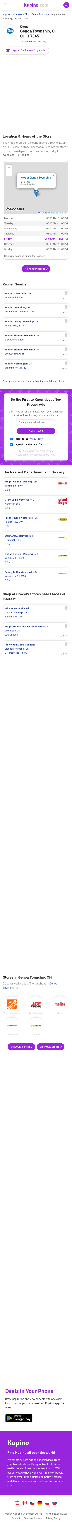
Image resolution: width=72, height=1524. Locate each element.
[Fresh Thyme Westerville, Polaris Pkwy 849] (36, 522)
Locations (17, 14)
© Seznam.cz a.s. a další (57, 212)
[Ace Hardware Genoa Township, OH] (36, 1005)
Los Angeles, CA (43, 381)
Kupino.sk (55, 1503)
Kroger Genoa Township (35, 177)
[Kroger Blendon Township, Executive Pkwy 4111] (36, 352)
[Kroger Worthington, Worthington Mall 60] (36, 366)
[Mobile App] (18, 1418)
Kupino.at (17, 1503)
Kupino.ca (25, 1503)
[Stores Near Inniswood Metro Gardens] (36, 649)
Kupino (6, 14)
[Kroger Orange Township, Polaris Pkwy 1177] (36, 324)
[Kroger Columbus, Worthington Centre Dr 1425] (36, 310)
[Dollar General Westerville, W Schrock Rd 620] (36, 558)
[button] (26, 50)
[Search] (66, 5)
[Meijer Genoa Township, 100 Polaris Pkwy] (36, 486)
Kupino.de (39, 1503)
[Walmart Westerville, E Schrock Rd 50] (36, 540)
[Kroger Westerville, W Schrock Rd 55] (36, 296)
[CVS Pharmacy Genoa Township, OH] (12, 1027)
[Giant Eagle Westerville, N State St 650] (36, 504)
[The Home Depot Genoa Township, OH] (12, 1005)
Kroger (9, 381)
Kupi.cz (32, 1503)
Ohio (27, 14)
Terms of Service (33, 1518)
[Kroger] (10, 32)
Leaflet (43, 212)
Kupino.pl (47, 1503)
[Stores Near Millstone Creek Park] (36, 613)
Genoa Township (40, 14)
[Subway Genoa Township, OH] (36, 1027)
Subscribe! (35, 431)
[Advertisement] (36, 95)
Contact (16, 1518)
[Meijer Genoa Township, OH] (60, 1005)
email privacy (46, 451)
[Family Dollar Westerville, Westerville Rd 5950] (36, 576)
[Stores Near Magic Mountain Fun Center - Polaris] (36, 631)
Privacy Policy (35, 439)
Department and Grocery (33, 41)
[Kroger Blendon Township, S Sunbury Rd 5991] (36, 338)
